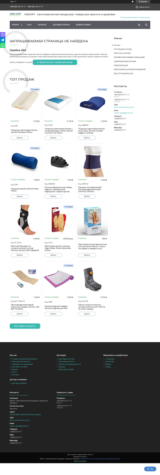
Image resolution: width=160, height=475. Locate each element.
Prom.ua (90, 454)
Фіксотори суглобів (66, 369)
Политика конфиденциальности (109, 459)
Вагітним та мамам (19, 383)
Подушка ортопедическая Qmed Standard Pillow (24, 131)
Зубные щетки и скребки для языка (55, 62)
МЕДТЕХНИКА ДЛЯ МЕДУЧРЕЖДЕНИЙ (130, 69)
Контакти (15, 375)
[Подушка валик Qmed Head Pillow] (25, 161)
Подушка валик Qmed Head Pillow (25, 190)
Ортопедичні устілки (66, 359)
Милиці (108, 364)
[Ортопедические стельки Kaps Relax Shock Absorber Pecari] (58, 220)
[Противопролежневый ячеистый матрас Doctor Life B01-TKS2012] (25, 279)
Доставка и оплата (61, 25)
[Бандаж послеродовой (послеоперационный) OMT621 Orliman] (92, 161)
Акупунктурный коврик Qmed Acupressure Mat (56, 307)
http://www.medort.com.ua (124, 107)
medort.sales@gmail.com (123, 113)
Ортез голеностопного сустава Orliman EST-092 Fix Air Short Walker (91, 307)
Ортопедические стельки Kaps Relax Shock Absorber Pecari (58, 248)
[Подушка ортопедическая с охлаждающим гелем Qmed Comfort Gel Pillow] (58, 102)
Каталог (15, 25)
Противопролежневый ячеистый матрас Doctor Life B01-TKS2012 (25, 307)
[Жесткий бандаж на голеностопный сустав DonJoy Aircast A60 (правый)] (25, 220)
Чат (152, 469)
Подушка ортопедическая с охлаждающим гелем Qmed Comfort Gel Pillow (59, 131)
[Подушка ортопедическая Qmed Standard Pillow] (25, 102)
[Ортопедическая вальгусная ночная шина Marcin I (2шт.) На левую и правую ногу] (92, 220)
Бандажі (62, 367)
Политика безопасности (21, 361)
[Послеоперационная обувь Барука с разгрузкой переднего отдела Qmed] (58, 161)
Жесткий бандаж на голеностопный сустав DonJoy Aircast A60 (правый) (25, 248)
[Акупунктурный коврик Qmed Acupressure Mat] (58, 279)
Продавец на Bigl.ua (80, 456)
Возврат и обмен (83, 25)
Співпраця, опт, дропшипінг (22, 364)
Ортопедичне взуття (67, 361)
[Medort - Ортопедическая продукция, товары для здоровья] (15, 14)
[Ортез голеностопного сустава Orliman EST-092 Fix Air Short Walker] (92, 279)
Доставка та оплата (19, 367)
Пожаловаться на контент (89, 459)
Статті (14, 372)
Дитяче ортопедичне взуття (70, 364)
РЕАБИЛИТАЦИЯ (121, 65)
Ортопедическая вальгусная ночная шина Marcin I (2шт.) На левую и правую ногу (92, 246)
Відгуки (15, 369)
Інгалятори (110, 361)
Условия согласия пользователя (24, 359)
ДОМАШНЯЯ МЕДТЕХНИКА (125, 61)
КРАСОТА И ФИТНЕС (122, 53)
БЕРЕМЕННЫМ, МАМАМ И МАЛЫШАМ (129, 57)
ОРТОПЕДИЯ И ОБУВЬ (123, 49)
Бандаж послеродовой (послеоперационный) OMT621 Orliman (90, 189)
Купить (20, 138)
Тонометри (110, 359)
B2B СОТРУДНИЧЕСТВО (123, 74)
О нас (29, 25)
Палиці (108, 367)
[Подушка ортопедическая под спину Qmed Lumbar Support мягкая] (92, 102)
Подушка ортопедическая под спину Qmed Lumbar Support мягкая (91, 131)
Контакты (42, 25)
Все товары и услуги (24, 326)
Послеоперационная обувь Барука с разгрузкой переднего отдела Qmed (58, 189)
